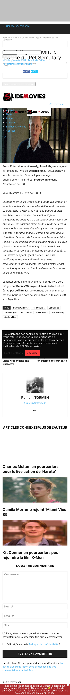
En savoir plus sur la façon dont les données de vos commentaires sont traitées (33, 667)
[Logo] (15, 115)
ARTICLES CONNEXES (20, 427)
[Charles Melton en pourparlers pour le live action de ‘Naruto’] (35, 447)
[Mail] (34, 410)
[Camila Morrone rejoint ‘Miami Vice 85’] (35, 490)
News (9, 114)
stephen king (10, 317)
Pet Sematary (58, 312)
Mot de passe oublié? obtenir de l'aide (24, 60)
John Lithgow (10, 312)
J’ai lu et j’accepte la (33, 644)
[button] (4, 136)
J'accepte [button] (32, 353)
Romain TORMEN (35, 398)
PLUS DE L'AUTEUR (52, 427)
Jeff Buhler (54, 308)
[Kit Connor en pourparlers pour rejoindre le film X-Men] (35, 533)
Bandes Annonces (16, 126)
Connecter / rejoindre (18, 25)
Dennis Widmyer (20, 308)
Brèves (10, 118)
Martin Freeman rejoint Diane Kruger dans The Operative (16, 360)
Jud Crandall (26, 312)
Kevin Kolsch (42, 312)
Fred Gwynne (39, 308)
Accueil (10, 110)
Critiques (11, 122)
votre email (9, 80)
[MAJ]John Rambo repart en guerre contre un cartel (52, 359)
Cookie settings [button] (13, 353)
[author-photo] (35, 392)
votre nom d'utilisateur (15, 48)
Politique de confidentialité (17, 63)
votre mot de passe (52, 52)
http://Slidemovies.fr (35, 403)
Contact (10, 130)
